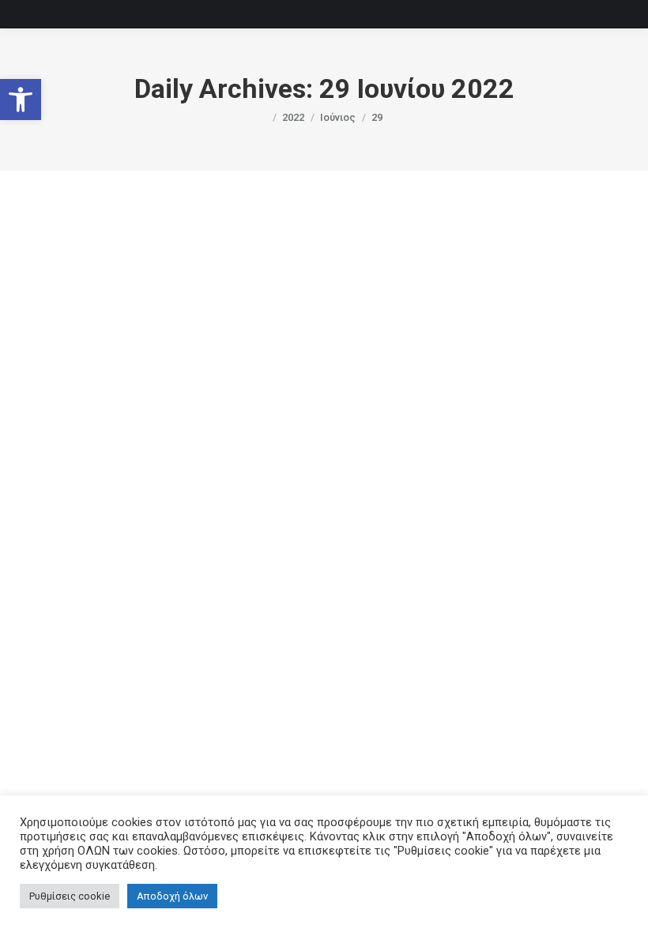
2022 (70, 622)
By (312, 622)
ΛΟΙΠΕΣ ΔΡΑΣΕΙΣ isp (133, 622)
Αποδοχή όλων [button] (172, 896)
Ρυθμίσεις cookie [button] (69, 896)
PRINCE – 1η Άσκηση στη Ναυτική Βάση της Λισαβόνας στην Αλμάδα (311, 595)
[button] (20, 99)
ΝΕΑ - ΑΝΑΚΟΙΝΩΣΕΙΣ (235, 622)
